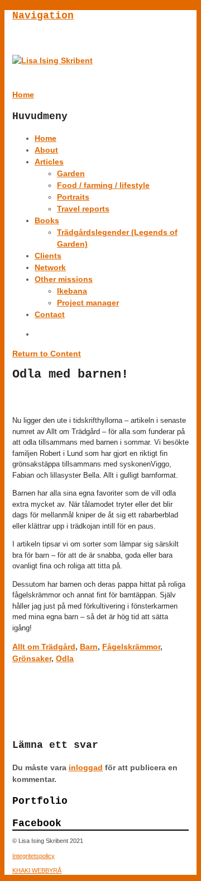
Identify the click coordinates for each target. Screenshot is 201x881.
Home (45, 138)
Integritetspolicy (33, 855)
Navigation (43, 15)
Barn (89, 646)
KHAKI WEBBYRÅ (36, 870)
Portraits (73, 196)
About (46, 149)
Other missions (64, 279)
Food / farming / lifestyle (103, 185)
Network (50, 267)
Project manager (88, 302)
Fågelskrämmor (131, 646)
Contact (50, 314)
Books (47, 220)
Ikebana (72, 290)
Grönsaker (31, 658)
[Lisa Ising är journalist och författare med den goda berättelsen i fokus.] (52, 60)
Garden (71, 173)
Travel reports (83, 208)
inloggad (86, 767)
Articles (49, 161)
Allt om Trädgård (43, 646)
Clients (48, 255)
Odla (65, 658)
